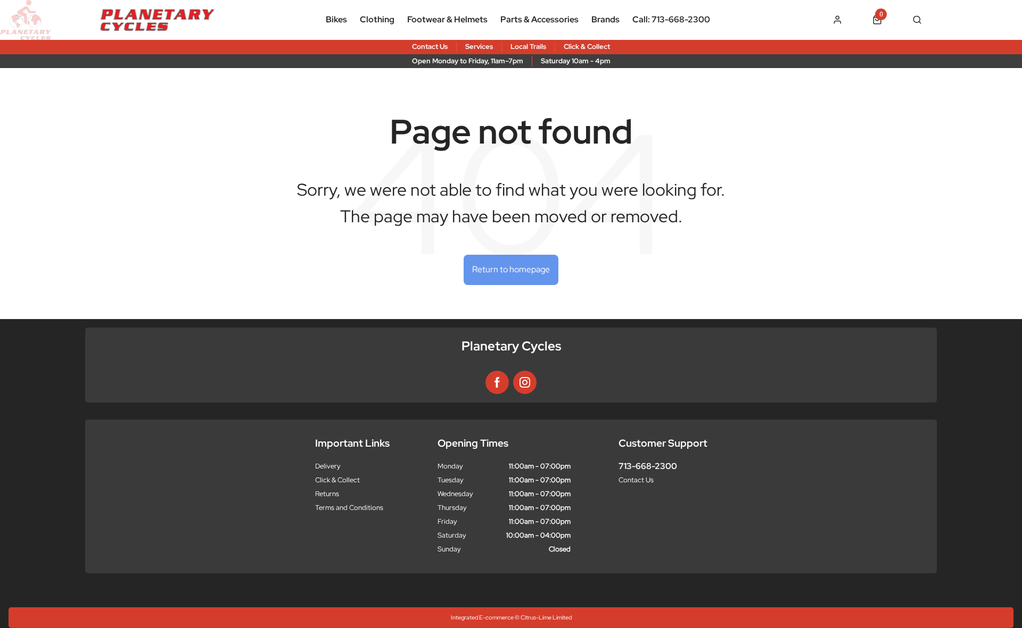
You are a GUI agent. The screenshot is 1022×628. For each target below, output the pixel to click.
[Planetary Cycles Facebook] (497, 382)
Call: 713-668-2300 (671, 19)
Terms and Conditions (349, 507)
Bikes (336, 19)
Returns (327, 493)
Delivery (328, 466)
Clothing (377, 19)
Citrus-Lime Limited (546, 617)
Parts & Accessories (539, 19)
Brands (605, 19)
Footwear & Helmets (447, 19)
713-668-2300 (648, 466)
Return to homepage (511, 269)
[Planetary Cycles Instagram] (525, 382)
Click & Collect (337, 479)
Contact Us (636, 479)
